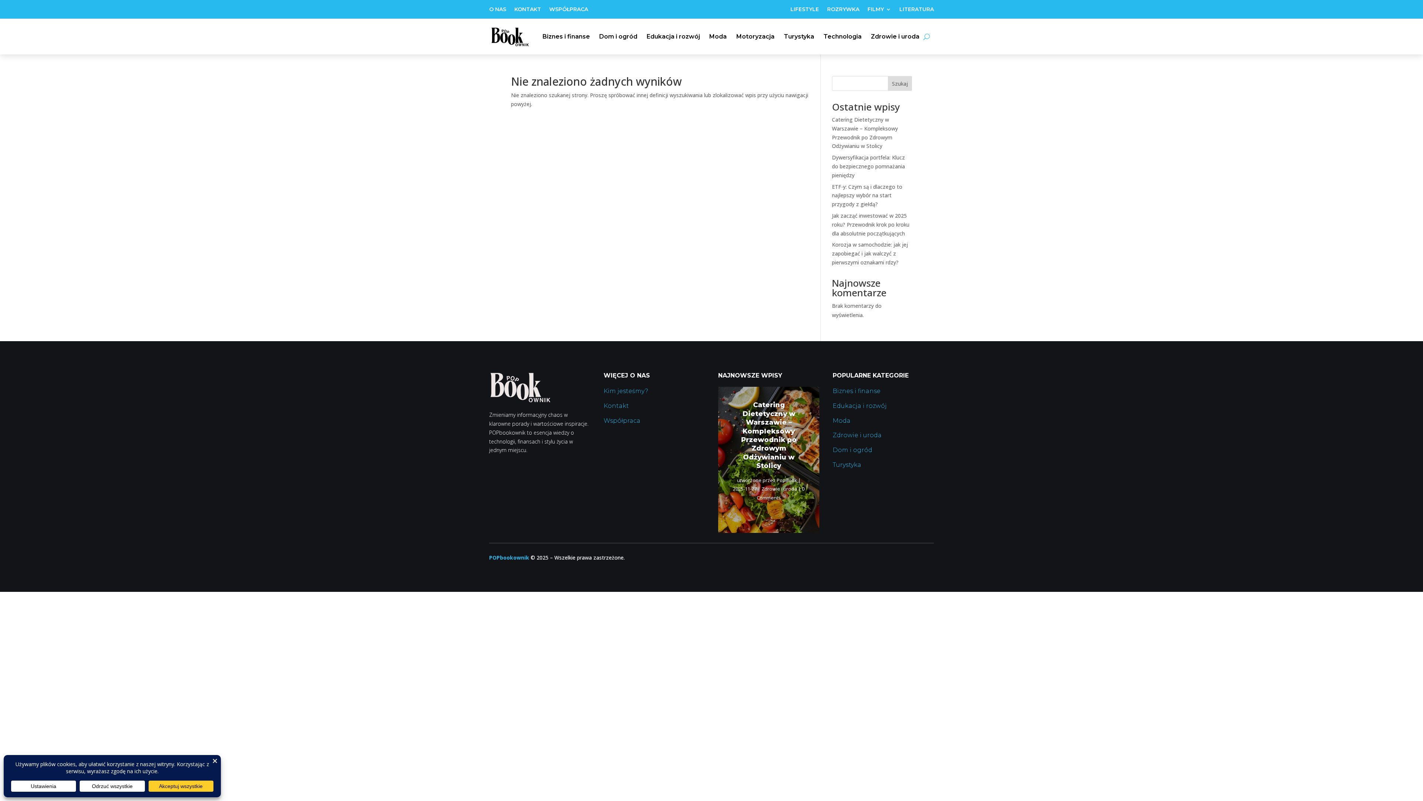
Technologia (842, 36)
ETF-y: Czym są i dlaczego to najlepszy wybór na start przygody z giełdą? (867, 195)
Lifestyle (804, 10)
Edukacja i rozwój (673, 36)
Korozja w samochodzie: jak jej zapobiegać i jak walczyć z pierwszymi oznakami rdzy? (870, 253)
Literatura (916, 10)
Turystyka (799, 36)
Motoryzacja (755, 36)
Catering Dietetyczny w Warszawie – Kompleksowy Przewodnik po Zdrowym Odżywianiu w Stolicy (769, 435)
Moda (718, 36)
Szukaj (900, 83)
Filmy (876, 10)
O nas (497, 10)
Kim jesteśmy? (626, 391)
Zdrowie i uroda (895, 36)
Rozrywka (843, 10)
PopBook (787, 480)
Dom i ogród (618, 36)
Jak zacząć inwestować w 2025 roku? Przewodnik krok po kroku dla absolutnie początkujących (870, 224)
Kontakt (527, 10)
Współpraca (568, 10)
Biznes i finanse (566, 36)
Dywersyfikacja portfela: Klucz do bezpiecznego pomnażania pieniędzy (868, 166)
